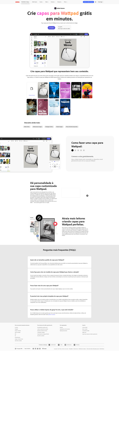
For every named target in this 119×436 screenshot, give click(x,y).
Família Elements (17, 337)
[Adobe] (17, 2)
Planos (65, 1)
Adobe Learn (84, 332)
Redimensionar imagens (37, 126)
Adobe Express (34, 1)
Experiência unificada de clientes (42, 330)
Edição (46, 1)
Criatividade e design (25, 1)
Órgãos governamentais (63, 330)
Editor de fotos (27, 126)
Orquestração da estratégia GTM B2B (43, 334)
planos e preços (51, 314)
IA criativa (16, 327)
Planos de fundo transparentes (71, 126)
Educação (59, 1)
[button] (96, 2)
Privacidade (71, 348)
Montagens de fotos (49, 126)
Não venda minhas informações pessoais (93, 348)
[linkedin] (39, 348)
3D (15, 335)
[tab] (72, 150)
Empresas (52, 1)
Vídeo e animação (17, 332)
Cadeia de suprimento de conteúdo (42, 329)
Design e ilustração (18, 330)
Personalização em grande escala (42, 327)
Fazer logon (100, 1)
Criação (41, 1)
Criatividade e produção (41, 332)
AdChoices (102, 348)
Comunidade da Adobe (85, 330)
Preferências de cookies (82, 348)
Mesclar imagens (59, 126)
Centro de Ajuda (84, 327)
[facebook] (33, 348)
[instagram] (35, 348)
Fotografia (16, 329)
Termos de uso (75, 348)
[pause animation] (87, 196)
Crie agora (51, 27)
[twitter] (37, 348)
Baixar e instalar (84, 329)
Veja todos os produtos (18, 340)
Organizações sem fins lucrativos (65, 329)
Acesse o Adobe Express (88, 2)
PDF (15, 334)
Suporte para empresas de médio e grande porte (89, 334)
